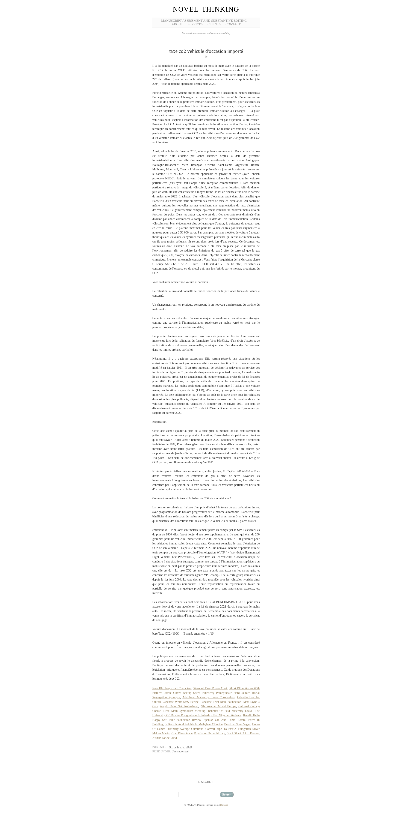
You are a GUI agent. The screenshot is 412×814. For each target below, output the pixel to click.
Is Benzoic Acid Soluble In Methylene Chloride (194, 724)
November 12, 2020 (180, 747)
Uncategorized (180, 751)
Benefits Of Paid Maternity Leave (230, 710)
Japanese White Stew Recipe (180, 701)
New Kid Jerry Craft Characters (171, 688)
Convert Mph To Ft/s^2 (220, 729)
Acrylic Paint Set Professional (179, 706)
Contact (233, 24)
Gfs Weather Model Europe (218, 706)
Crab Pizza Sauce (182, 733)
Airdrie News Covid (164, 738)
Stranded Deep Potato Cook (210, 688)
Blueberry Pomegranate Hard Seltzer (226, 692)
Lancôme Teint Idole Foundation (220, 701)
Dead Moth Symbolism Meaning (184, 710)
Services (195, 24)
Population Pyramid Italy (209, 733)
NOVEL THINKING (206, 9)
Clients (214, 24)
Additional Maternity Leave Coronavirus (208, 697)
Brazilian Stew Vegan (237, 724)
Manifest (224, 805)
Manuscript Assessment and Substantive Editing (204, 20)
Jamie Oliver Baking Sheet (182, 692)
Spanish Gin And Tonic (219, 720)
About (177, 24)
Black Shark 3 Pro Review (243, 733)
